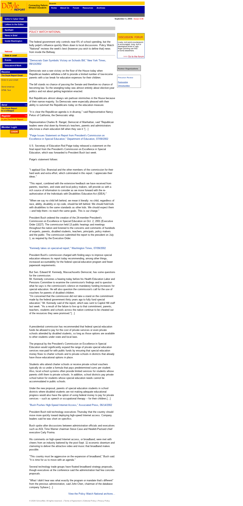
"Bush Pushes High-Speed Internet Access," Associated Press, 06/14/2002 (70, 405)
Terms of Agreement (73, 501)
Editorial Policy (89, 501)
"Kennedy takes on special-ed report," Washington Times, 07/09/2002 (67, 248)
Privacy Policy (104, 501)
